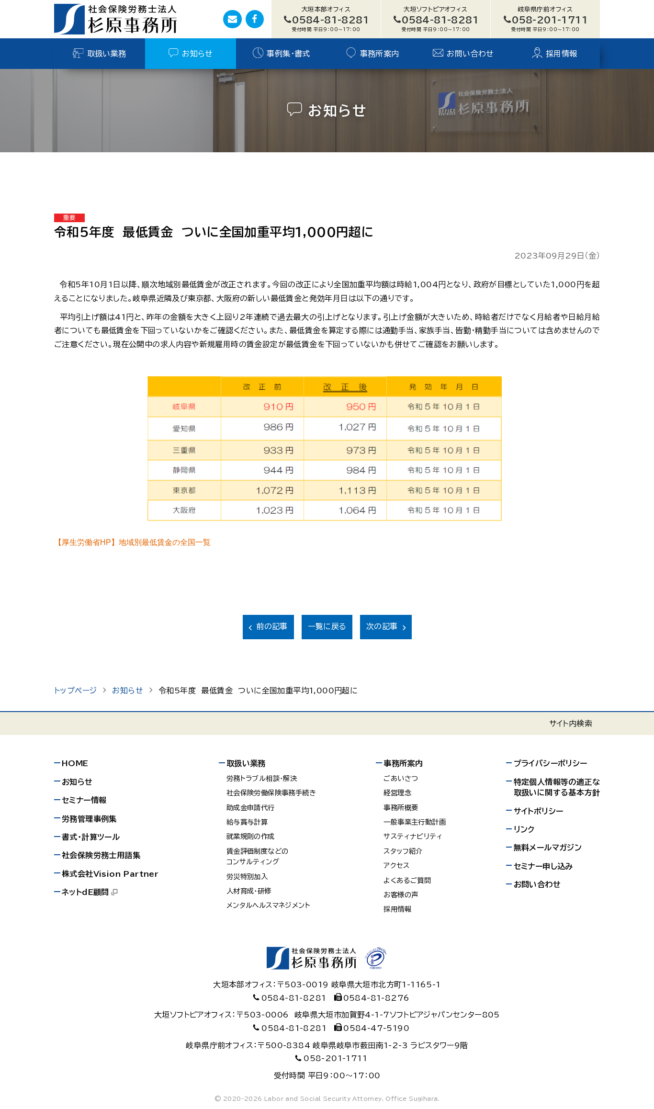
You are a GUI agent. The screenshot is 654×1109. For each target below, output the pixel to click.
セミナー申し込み (543, 866)
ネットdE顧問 (85, 892)
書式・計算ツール (91, 837)
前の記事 (272, 626)
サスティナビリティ (412, 836)
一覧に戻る (327, 626)
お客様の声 (400, 894)
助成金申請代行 (250, 807)
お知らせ (197, 53)
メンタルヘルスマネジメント (268, 905)
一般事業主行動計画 (414, 822)
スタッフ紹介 (402, 851)
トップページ (75, 690)
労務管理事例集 (89, 819)
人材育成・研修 (248, 890)
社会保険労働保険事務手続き (271, 792)
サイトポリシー (539, 811)
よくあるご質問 (407, 880)
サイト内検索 (570, 723)
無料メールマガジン (548, 847)
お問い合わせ (470, 53)
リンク (524, 829)
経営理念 (397, 792)
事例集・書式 (288, 53)
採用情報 (561, 53)
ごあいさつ (400, 778)
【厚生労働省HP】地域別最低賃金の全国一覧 (132, 542)
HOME (75, 763)
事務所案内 (379, 53)
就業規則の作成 (250, 836)
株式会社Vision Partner (110, 874)
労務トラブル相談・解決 (261, 778)
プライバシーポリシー (550, 763)
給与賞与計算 (247, 822)
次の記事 (382, 626)
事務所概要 (400, 807)
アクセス (396, 865)
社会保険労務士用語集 (101, 855)
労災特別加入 (247, 876)
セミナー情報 (84, 800)
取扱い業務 (106, 53)
